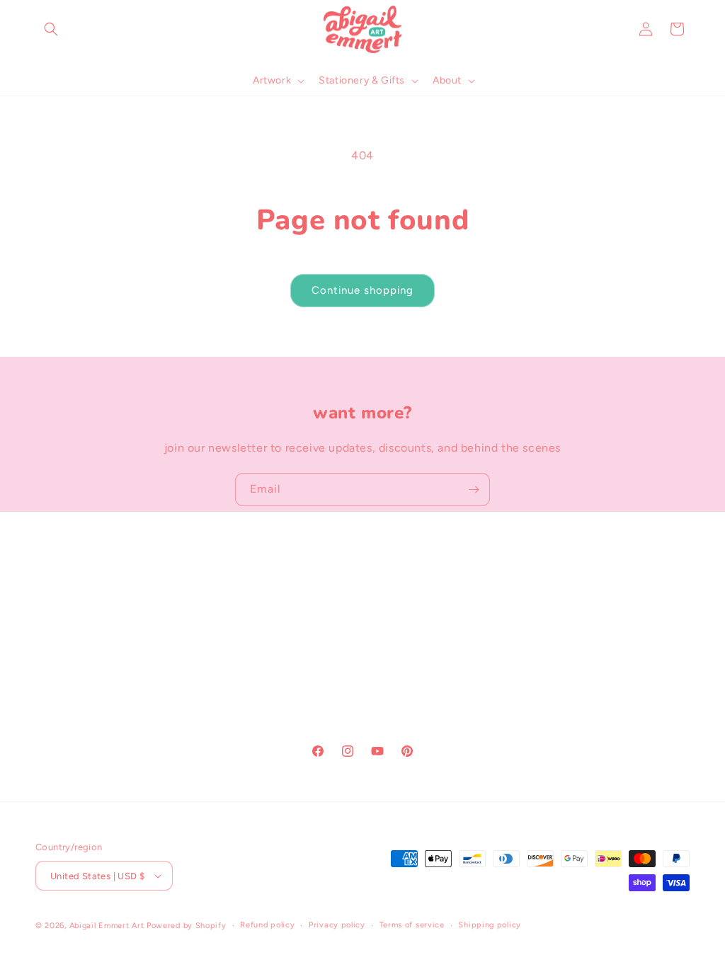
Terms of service (412, 924)
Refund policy (267, 924)
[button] (51, 29)
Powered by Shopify (187, 925)
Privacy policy (337, 924)
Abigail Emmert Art (106, 925)
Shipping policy (489, 924)
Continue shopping (362, 290)
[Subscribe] (473, 489)
